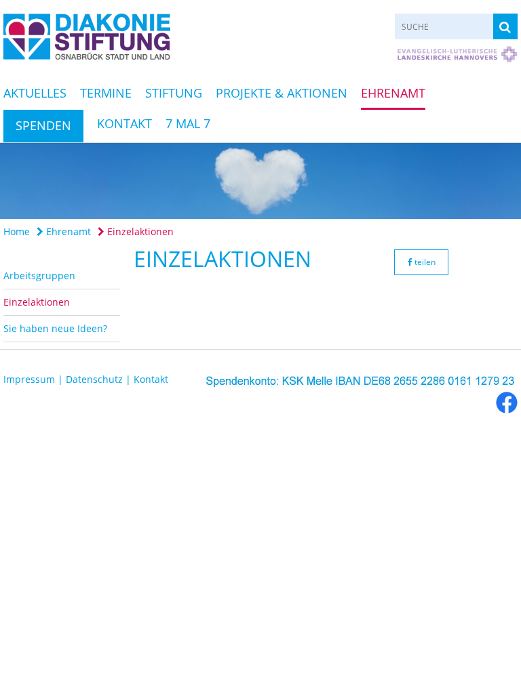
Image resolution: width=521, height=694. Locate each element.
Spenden (43, 125)
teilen (424, 262)
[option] (260, 181)
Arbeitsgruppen (39, 275)
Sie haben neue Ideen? (55, 328)
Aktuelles (34, 93)
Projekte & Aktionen (281, 93)
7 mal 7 (188, 123)
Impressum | (34, 379)
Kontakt (124, 123)
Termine (106, 93)
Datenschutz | (100, 379)
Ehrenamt (393, 93)
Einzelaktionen (139, 231)
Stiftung (173, 93)
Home (16, 231)
